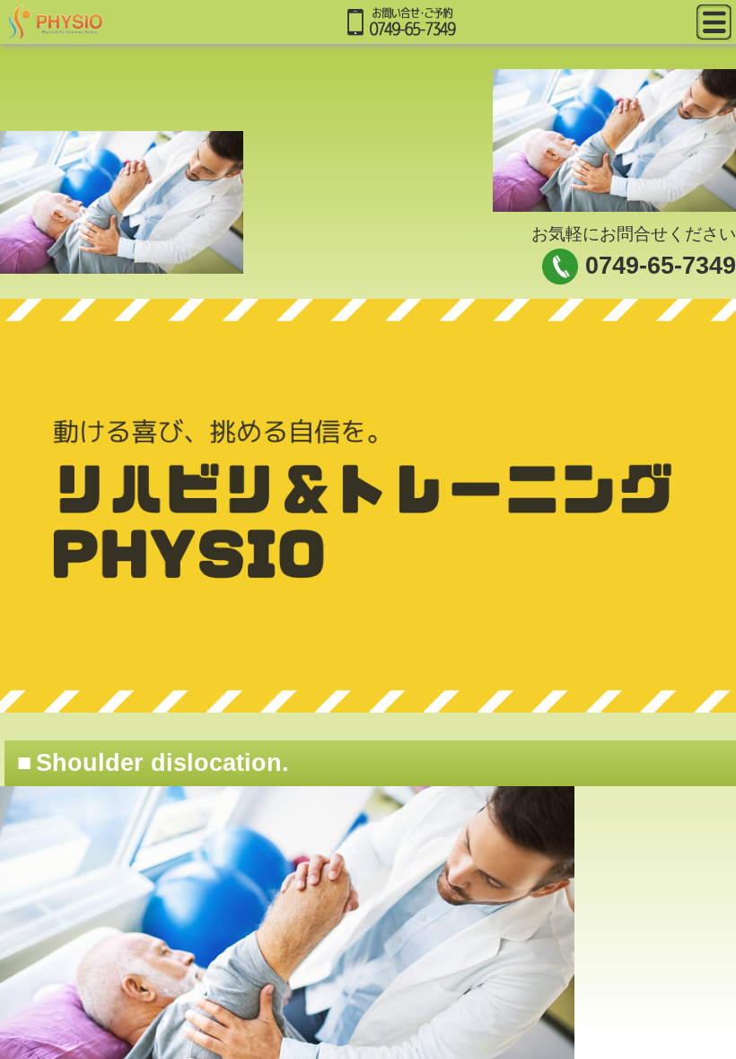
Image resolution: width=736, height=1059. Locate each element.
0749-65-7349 (660, 265)
